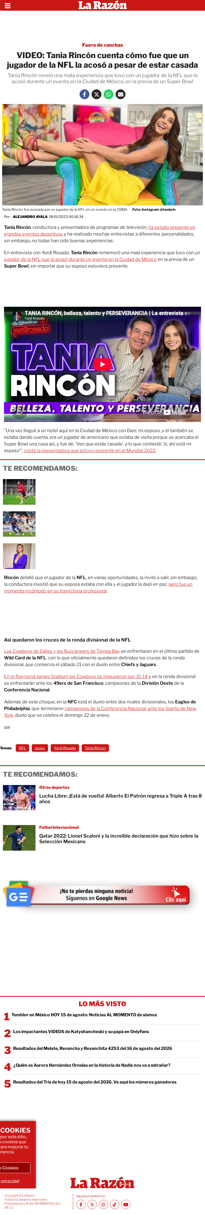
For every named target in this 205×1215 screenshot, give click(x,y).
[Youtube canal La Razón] (126, 1204)
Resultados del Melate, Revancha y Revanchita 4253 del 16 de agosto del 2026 (92, 1048)
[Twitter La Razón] (96, 94)
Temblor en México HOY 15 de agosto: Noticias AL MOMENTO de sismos (84, 1014)
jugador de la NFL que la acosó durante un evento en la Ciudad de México (80, 259)
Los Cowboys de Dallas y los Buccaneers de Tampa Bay (62, 651)
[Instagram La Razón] (103, 1204)
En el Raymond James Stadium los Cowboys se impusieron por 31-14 (76, 676)
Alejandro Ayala (30, 216)
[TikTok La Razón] (114, 1204)
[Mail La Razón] (120, 94)
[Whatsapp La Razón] (108, 94)
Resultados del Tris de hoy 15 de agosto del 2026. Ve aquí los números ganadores (94, 1082)
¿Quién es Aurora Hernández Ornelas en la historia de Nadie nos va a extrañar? (92, 1065)
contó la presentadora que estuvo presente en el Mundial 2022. (90, 450)
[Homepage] (102, 5)
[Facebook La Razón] (84, 94)
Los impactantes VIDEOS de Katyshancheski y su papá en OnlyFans (81, 1031)
